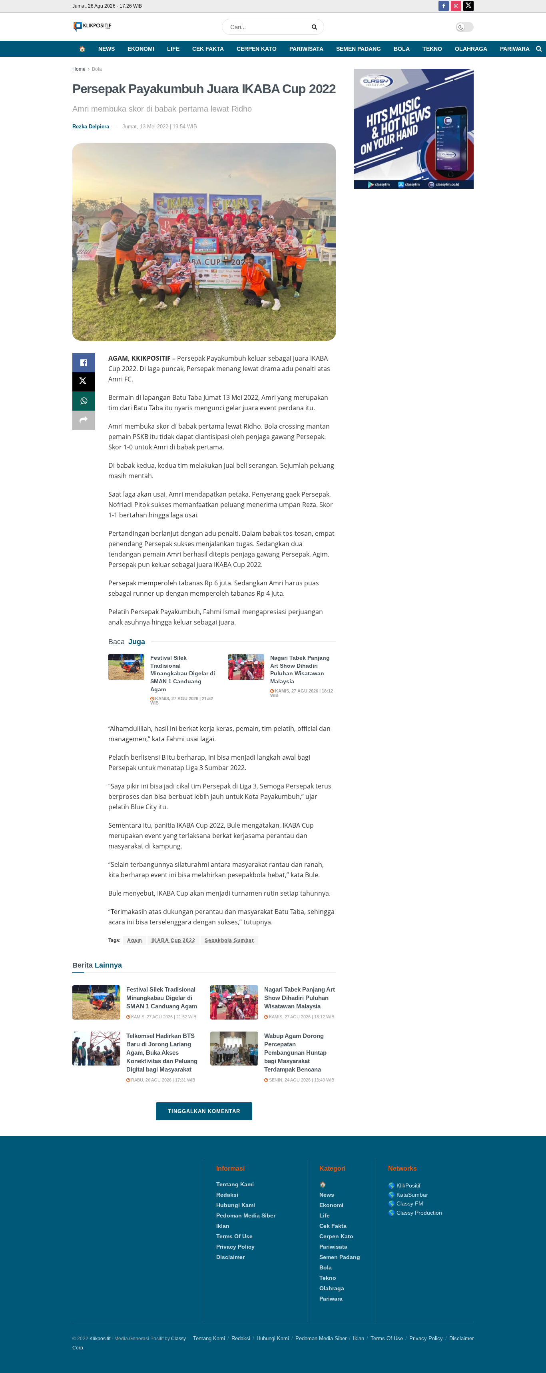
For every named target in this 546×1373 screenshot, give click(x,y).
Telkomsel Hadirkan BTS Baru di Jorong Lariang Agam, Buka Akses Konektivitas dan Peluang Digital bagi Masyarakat (161, 1052)
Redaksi (227, 1194)
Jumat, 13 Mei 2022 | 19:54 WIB (159, 127)
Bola (402, 49)
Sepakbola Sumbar (229, 940)
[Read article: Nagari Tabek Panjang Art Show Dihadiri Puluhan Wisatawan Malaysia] (246, 667)
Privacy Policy (235, 1246)
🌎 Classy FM (405, 1203)
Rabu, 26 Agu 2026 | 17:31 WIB (162, 1080)
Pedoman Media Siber (245, 1215)
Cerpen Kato (257, 49)
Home (79, 69)
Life (173, 49)
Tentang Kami (235, 1184)
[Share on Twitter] (83, 381)
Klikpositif (100, 1338)
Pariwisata (306, 49)
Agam (134, 940)
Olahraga (471, 49)
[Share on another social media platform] (83, 420)
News (106, 49)
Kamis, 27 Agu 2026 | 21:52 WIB (181, 700)
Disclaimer (230, 1257)
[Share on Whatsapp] (83, 401)
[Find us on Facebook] (443, 6)
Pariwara (515, 49)
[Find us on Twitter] (468, 6)
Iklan (222, 1226)
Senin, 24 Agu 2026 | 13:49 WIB (301, 1080)
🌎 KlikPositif (404, 1185)
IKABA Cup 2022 (173, 940)
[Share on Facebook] (83, 362)
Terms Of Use (234, 1236)
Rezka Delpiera (90, 127)
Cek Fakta (208, 49)
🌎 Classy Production (415, 1212)
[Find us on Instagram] (456, 6)
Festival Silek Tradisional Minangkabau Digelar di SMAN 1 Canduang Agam (182, 673)
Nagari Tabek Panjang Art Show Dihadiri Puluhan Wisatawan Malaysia (299, 998)
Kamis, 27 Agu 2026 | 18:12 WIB (301, 693)
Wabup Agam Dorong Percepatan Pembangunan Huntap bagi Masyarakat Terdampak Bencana (295, 1052)
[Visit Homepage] (92, 27)
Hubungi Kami (235, 1205)
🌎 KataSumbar (408, 1194)
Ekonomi (141, 49)
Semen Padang (358, 49)
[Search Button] (316, 27)
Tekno (432, 49)
